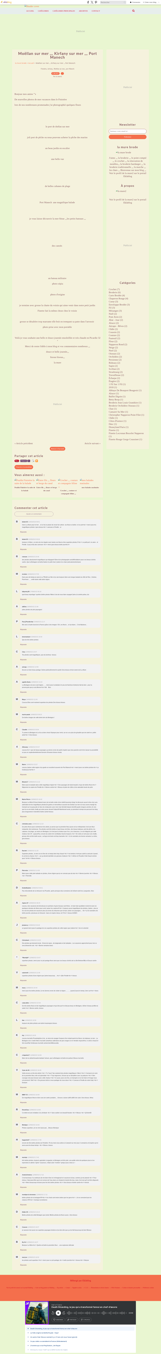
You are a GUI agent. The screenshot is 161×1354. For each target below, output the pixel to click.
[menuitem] (30, 11)
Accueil (30, 11)
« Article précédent (23, 443)
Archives (83, 11)
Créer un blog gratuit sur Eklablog (44, 1288)
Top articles (60, 1288)
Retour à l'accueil (57, 449)
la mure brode (20, 63)
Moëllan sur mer (59, 69)
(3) (113, 301)
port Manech (70, 69)
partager (73, 1319)
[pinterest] (95, 2)
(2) (113, 313)
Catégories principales (64, 11)
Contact (96, 11)
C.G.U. (87, 1288)
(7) (114, 289)
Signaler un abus (77, 1288)
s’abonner (59, 1319)
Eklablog (86, 1280)
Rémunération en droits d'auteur (100, 1288)
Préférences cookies (148, 1288)
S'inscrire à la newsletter (24, 467)
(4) (117, 295)
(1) (117, 384)
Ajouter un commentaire (34, 514)
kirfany (50, 69)
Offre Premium (115, 1288)
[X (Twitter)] (92, 2)
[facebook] (88, 2)
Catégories (43, 11)
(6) (115, 292)
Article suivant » (93, 443)
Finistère (44, 69)
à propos (87, 1319)
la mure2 (129, 173)
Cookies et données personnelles (131, 1288)
